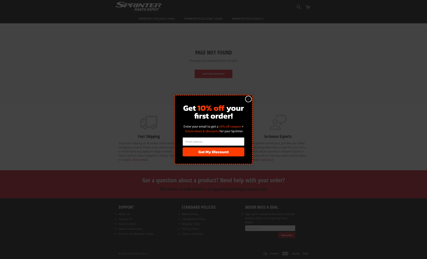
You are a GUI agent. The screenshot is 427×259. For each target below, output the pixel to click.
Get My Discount (213, 152)
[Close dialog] (248, 99)
